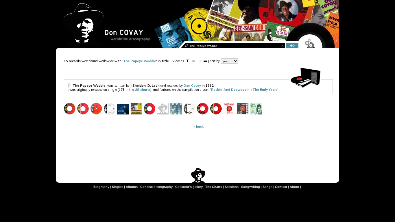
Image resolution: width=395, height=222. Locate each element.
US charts (143, 90)
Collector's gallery (189, 186)
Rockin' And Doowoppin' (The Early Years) (244, 90)
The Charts (213, 186)
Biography (101, 186)
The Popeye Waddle (139, 61)
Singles (117, 186)
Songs (267, 186)
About (294, 186)
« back (198, 127)
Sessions (232, 186)
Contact (281, 186)
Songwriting (250, 186)
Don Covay (192, 86)
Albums (132, 186)
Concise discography (156, 186)
